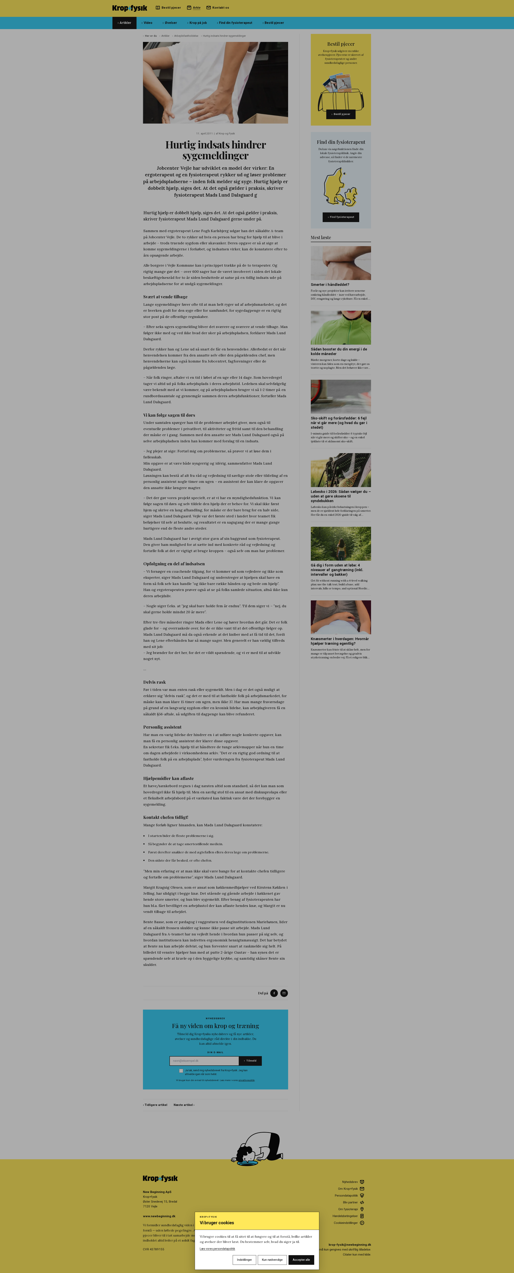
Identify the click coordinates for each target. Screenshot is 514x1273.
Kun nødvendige (272, 1260)
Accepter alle (301, 1260)
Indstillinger (244, 1260)
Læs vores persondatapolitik (217, 1249)
